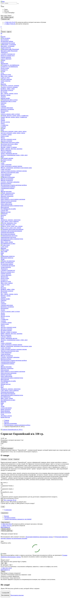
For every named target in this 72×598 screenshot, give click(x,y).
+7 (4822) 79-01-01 (10, 24)
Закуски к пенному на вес (8, 139)
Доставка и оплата (9, 517)
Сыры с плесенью (6, 164)
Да (2, 17)
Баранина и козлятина (7, 109)
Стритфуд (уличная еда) (8, 54)
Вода (2, 216)
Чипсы (3, 137)
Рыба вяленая (5, 197)
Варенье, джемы (5, 95)
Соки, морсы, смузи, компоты (10, 221)
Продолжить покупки (17, 595)
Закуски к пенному (6, 141)
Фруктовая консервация (8, 234)
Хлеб (2, 82)
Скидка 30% (4, 210)
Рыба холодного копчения (8, 201)
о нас (2, 506)
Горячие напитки (6, 57)
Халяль (3, 112)
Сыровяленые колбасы (7, 188)
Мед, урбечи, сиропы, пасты (9, 93)
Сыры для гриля (5, 169)
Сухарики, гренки (6, 134)
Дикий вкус (4, 52)
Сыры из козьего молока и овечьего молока (14, 171)
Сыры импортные (6, 174)
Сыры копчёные (5, 175)
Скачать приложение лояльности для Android (17, 519)
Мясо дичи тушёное (7, 76)
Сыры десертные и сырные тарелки (11, 166)
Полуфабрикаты (5, 240)
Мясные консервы (6, 191)
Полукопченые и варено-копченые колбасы (14, 185)
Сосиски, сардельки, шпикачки (10, 182)
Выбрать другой (9, 17)
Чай (2, 254)
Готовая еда (4, 69)
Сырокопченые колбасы (8, 186)
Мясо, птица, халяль (7, 242)
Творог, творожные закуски (9, 153)
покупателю (4, 513)
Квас (2, 218)
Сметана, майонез (6, 152)
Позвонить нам (5, 19)
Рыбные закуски (6, 212)
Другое (9, 31)
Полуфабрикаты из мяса (8, 243)
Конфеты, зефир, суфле (8, 88)
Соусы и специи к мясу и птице (10, 114)
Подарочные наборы (7, 41)
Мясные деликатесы (7, 180)
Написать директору (6, 530)
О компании (8, 510)
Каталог (3, 31)
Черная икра (4, 63)
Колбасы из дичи (6, 74)
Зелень (3, 118)
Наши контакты (5, 522)
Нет (2, 563)
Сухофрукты (4, 125)
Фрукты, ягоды (5, 122)
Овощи (3, 120)
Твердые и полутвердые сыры (10, 172)
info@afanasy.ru (5, 569)
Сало (2, 190)
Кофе (2, 253)
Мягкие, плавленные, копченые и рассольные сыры (16, 167)
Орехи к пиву (5, 136)
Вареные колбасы (6, 183)
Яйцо (2, 156)
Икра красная (5, 207)
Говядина (3, 103)
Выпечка (3, 84)
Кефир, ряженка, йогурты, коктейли (11, 148)
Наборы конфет (5, 98)
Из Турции (4, 92)
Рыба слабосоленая (6, 204)
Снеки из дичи (5, 77)
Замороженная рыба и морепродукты (12, 205)
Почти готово (5, 68)
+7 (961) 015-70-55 (10, 22)
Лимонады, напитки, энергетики (10, 220)
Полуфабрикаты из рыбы (8, 208)
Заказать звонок (5, 529)
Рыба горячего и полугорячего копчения (13, 199)
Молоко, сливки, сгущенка (9, 147)
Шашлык (3, 248)
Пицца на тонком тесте (8, 55)
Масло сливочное (6, 150)
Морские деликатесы (7, 196)
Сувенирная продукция (8, 43)
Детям (2, 259)
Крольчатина (4, 111)
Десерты (3, 96)
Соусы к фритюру (6, 58)
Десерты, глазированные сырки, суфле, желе (14, 155)
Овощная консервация (7, 232)
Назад (3, 571)
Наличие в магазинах (7, 448)
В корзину (4, 441)
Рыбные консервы (6, 202)
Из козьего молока (6, 145)
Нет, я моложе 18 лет (10, 500)
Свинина (3, 106)
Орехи (3, 123)
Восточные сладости (7, 90)
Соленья (3, 126)
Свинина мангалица (7, 107)
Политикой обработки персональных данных (39, 537)
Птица (3, 104)
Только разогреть (6, 47)
